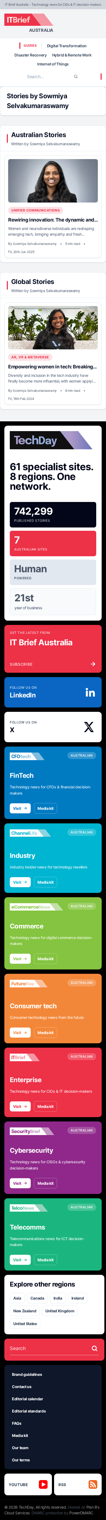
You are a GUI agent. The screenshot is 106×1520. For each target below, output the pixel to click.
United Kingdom (59, 1311)
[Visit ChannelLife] (36, 833)
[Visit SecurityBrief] (36, 1131)
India (58, 1298)
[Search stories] (94, 1348)
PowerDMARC (81, 1512)
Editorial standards (29, 1411)
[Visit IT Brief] (36, 1057)
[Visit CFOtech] (36, 756)
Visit (17, 808)
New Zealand (24, 1311)
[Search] (76, 76)
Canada (37, 1298)
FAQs (16, 1423)
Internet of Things (53, 64)
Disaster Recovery (30, 55)
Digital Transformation (67, 45)
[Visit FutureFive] (36, 983)
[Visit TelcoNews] (36, 1208)
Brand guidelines (27, 1374)
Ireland (77, 1298)
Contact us (22, 1386)
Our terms (21, 1460)
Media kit (46, 808)
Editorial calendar (27, 1398)
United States (25, 1323)
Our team (20, 1447)
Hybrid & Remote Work (72, 55)
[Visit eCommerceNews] (36, 907)
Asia (17, 1298)
